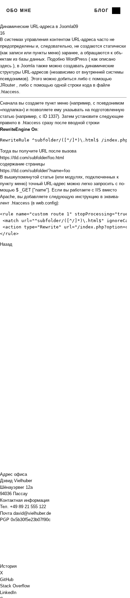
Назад (6, 244)
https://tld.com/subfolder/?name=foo (35, 170)
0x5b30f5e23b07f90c (31, 519)
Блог (101, 10)
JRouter (7, 85)
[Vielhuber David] (63, 10)
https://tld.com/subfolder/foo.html (32, 157)
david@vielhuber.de (32, 513)
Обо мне (19, 10)
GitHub (6, 579)
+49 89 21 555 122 (28, 506)
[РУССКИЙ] (116, 10)
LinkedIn (8, 592)
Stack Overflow (15, 585)
